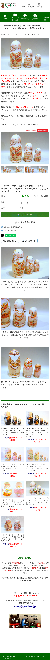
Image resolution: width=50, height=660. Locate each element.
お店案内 (8, 658)
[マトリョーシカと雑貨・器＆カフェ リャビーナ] (9, 7)
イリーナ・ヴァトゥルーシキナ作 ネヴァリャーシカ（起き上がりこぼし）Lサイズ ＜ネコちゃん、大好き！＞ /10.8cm (13, 503)
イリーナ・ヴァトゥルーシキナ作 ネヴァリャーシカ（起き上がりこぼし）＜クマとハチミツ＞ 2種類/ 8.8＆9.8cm (13, 538)
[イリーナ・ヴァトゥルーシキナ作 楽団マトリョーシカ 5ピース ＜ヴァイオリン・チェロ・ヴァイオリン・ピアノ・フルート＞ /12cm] (37, 418)
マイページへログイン (28, 7)
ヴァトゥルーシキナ (32, 34)
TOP (5, 19)
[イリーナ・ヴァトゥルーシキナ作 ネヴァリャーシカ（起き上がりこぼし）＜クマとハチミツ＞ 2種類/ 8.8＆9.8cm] (12, 524)
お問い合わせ (25, 19)
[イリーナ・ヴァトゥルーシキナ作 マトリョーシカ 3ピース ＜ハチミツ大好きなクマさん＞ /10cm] (12, 454)
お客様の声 (35, 19)
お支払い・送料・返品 (15, 19)
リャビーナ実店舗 (45, 19)
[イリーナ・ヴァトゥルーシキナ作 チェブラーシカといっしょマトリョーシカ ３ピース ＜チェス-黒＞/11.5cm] (37, 488)
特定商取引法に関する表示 (35, 656)
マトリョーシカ (14, 34)
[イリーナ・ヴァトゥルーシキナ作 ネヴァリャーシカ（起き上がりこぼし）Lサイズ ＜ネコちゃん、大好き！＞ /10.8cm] (12, 489)
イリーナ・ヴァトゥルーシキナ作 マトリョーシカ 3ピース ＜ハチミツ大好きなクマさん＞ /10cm (13, 467)
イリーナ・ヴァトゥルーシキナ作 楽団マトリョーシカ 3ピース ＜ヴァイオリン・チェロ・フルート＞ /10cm (13, 431)
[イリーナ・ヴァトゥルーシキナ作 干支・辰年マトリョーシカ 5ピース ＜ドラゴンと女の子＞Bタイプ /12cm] (37, 454)
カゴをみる (39, 7)
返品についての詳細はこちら (13, 227)
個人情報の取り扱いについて (13, 656)
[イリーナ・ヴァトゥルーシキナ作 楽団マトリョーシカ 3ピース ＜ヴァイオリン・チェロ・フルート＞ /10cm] (12, 418)
